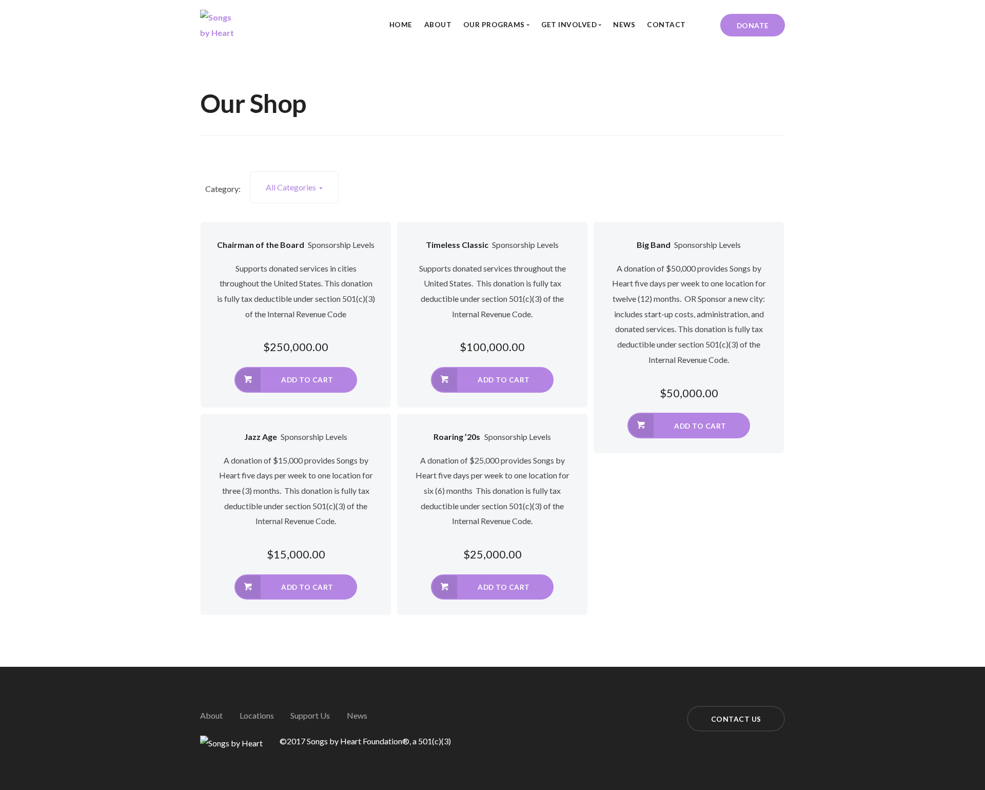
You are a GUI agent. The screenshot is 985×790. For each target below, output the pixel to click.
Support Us (310, 715)
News (624, 24)
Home (400, 24)
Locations (257, 715)
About (438, 24)
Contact (666, 24)
